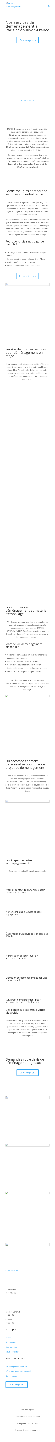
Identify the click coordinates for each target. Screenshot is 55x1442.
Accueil (8, 1337)
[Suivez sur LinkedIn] (25, 66)
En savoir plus (27, 276)
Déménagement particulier (17, 1366)
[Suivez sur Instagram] (30, 66)
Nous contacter (12, 1352)
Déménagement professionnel (18, 1371)
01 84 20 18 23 (27, 100)
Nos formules (11, 1347)
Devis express (27, 40)
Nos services (11, 1342)
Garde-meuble (11, 1376)
